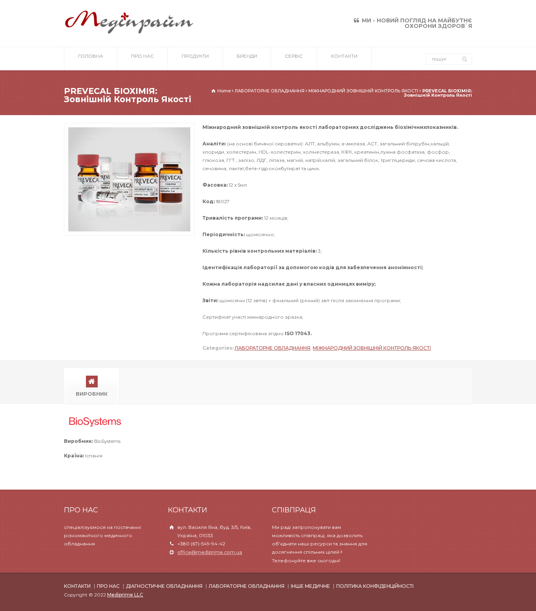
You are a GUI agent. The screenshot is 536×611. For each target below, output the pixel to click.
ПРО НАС (142, 56)
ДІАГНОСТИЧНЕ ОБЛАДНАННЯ (164, 586)
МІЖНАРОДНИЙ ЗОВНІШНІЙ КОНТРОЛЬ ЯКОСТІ (372, 348)
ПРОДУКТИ (195, 56)
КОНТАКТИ (344, 56)
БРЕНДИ (247, 56)
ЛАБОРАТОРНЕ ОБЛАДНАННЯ (272, 348)
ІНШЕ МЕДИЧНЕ (310, 586)
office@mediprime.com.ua (209, 552)
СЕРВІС (294, 56)
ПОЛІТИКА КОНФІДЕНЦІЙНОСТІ (375, 586)
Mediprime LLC (125, 595)
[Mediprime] (129, 33)
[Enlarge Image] (129, 127)
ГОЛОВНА (90, 56)
